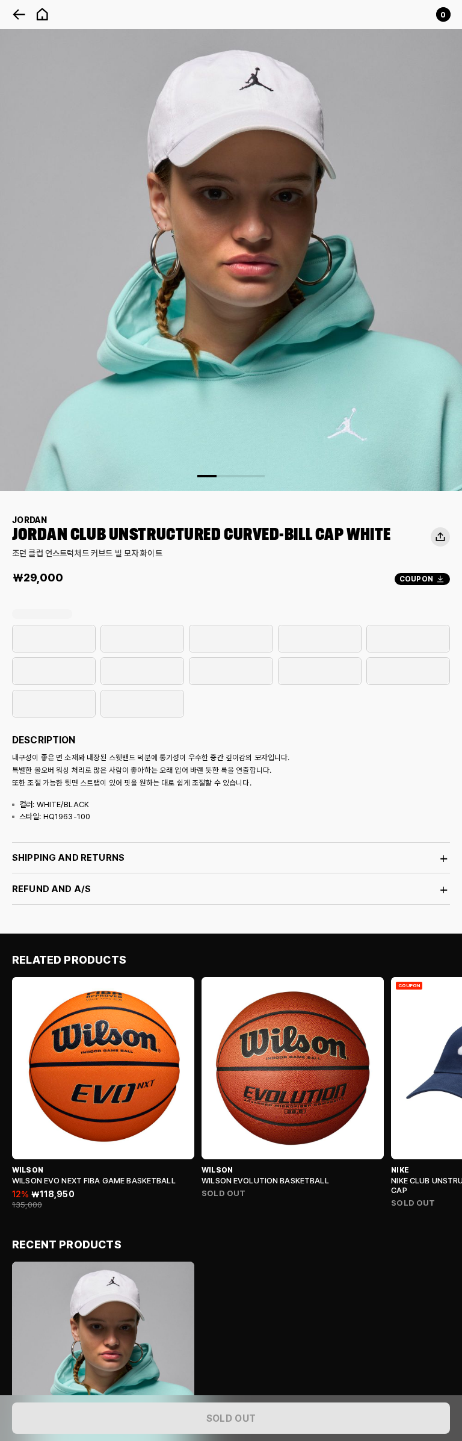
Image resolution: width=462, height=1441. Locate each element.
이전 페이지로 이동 (19, 14)
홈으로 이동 (42, 14)
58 (53, 638)
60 (142, 638)
